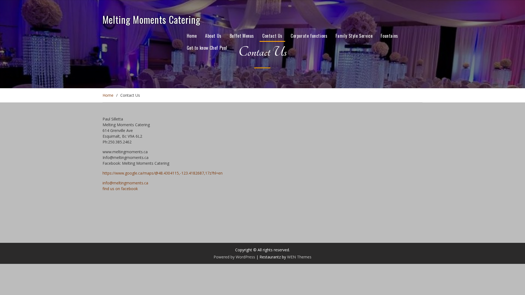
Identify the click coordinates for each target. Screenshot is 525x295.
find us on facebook (120, 188)
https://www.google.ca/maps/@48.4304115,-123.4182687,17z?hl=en (163, 173)
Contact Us (272, 36)
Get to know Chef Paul (207, 48)
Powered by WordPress (234, 256)
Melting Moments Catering (151, 19)
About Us (213, 36)
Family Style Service (354, 36)
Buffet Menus (242, 36)
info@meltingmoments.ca (125, 182)
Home (192, 36)
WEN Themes (299, 256)
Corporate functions (309, 36)
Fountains (389, 36)
